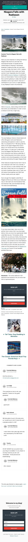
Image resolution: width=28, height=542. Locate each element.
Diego (3, 308)
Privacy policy (15, 8)
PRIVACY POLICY (14, 536)
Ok (14, 6)
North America (19, 22)
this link (8, 107)
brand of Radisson (13, 75)
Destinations (13, 22)
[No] (26, 5)
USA (23, 22)
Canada (9, 22)
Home (2, 29)
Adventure (6, 22)
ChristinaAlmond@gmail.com (11, 378)
